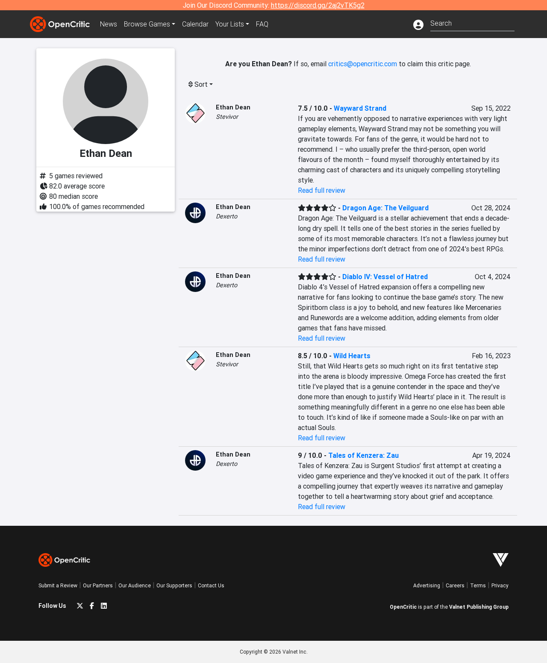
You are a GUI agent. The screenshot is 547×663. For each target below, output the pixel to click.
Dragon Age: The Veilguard (385, 207)
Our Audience (134, 585)
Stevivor (227, 117)
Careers (455, 585)
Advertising (426, 585)
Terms (478, 585)
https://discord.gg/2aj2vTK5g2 (318, 5)
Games (147, 24)
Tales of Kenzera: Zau (363, 455)
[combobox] (472, 22)
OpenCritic (403, 607)
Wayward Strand (360, 108)
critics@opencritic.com (362, 63)
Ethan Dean (233, 107)
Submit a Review (57, 585)
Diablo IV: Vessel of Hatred (385, 276)
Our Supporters (174, 585)
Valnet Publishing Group (479, 607)
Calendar (195, 24)
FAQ (262, 24)
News (108, 24)
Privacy (500, 585)
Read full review (321, 190)
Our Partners (98, 585)
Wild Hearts (352, 355)
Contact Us (211, 585)
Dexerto (226, 216)
